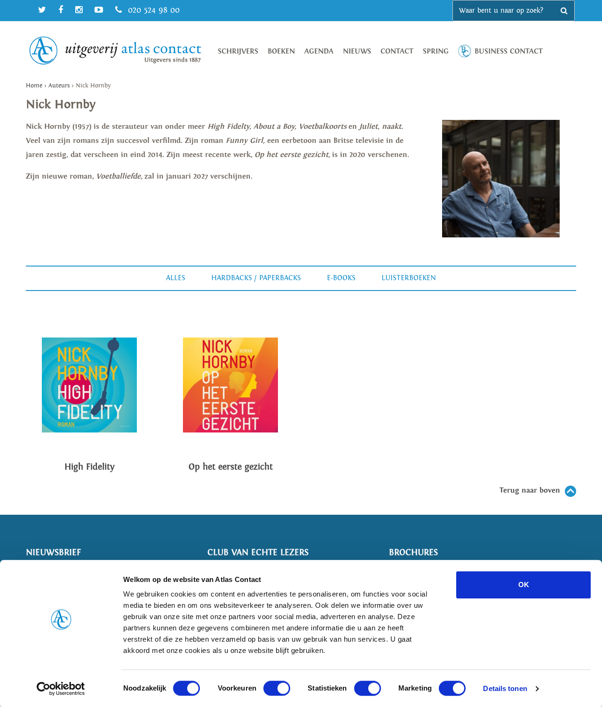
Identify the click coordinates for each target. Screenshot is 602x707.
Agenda (318, 51)
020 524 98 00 (152, 10)
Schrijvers (238, 51)
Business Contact (509, 51)
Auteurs (59, 85)
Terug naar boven (529, 490)
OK (523, 585)
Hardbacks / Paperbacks (256, 278)
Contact (396, 51)
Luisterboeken (408, 278)
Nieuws (357, 51)
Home (34, 85)
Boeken (281, 51)
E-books (341, 278)
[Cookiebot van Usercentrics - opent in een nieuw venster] (61, 689)
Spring (436, 51)
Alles (175, 278)
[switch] (276, 688)
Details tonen (505, 688)
